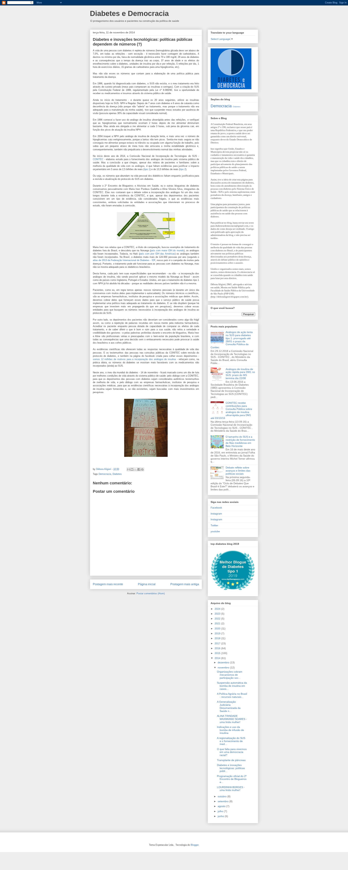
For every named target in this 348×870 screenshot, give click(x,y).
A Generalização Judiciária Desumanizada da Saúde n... (229, 706)
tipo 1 (147, 169)
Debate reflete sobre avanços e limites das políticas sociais (238, 470)
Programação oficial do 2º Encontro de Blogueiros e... (231, 779)
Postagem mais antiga (184, 584)
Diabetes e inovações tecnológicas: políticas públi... (231, 768)
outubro (222, 796)
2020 (218, 628)
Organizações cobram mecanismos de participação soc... (229, 674)
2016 (218, 648)
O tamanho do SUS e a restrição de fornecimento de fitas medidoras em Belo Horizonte (240, 441)
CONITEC (98, 159)
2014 (218, 658)
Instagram (216, 519)
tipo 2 (183, 169)
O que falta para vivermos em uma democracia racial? (232, 752)
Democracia (105, 474)
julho (221, 811)
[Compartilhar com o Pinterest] (142, 469)
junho (221, 816)
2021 (218, 623)
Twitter (214, 525)
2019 (218, 633)
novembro (224, 667)
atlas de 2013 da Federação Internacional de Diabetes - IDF (124, 260)
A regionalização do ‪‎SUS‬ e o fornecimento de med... (231, 741)
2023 (218, 613)
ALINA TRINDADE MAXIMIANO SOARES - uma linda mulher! (232, 719)
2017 (218, 643)
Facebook (216, 507)
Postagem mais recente (108, 584)
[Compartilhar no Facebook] (139, 469)
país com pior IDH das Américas (157, 253)
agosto (222, 806)
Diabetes (117, 474)
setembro (223, 801)
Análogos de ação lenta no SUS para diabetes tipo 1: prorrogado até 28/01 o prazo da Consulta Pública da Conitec (232, 340)
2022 (218, 618)
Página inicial (147, 584)
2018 (218, 638)
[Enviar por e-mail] (128, 469)
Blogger (194, 845)
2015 (218, 653)
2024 (218, 608)
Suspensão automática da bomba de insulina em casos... (232, 685)
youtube (215, 531)
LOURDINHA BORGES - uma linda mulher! (231, 789)
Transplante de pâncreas (231, 760)
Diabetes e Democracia (129, 13)
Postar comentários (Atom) (150, 593)
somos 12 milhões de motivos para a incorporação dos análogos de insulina (134, 359)
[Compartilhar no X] (135, 469)
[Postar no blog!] (132, 469)
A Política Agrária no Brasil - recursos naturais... (232, 695)
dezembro (224, 662)
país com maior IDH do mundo (167, 250)
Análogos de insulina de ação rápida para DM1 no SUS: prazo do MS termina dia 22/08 (240, 374)
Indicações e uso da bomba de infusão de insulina (230, 730)
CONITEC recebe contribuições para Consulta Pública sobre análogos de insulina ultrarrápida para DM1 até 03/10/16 (231, 410)
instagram (216, 513)
